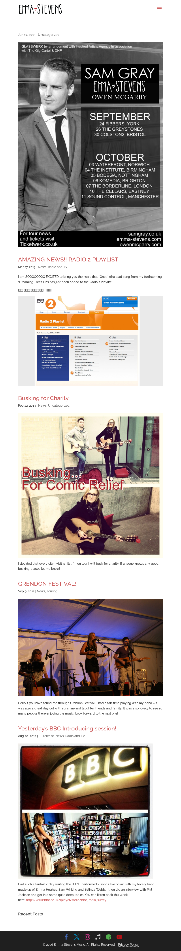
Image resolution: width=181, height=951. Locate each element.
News (42, 267)
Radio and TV (58, 267)
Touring (52, 591)
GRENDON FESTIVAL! (47, 583)
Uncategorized (48, 34)
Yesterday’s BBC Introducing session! (67, 728)
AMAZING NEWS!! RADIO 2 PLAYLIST (68, 259)
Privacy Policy (128, 944)
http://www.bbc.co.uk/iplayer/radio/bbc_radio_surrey (66, 900)
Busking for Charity (43, 398)
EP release (46, 736)
